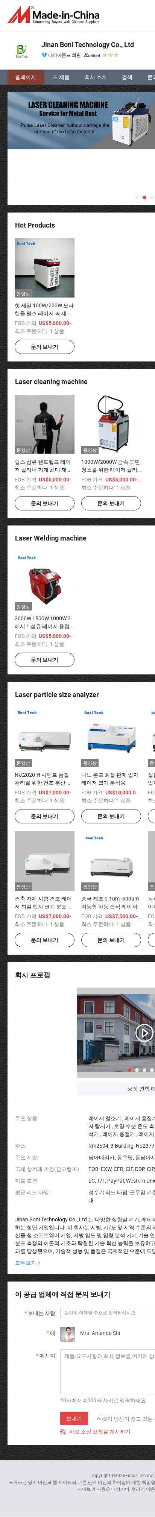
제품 (64, 76)
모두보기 (25, 1262)
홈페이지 (25, 76)
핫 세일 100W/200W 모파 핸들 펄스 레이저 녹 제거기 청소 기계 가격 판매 (44, 313)
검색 (127, 76)
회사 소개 (96, 76)
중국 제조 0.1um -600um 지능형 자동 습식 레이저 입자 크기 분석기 (110, 906)
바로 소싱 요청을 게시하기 (95, 1431)
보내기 (74, 1418)
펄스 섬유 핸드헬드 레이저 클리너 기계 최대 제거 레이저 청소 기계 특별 (43, 469)
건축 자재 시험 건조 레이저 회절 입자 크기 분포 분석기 (44, 906)
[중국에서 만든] (55, 15)
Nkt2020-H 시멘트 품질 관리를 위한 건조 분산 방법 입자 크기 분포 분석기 (43, 782)
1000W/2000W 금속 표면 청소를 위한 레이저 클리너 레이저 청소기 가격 (110, 469)
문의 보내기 (44, 347)
